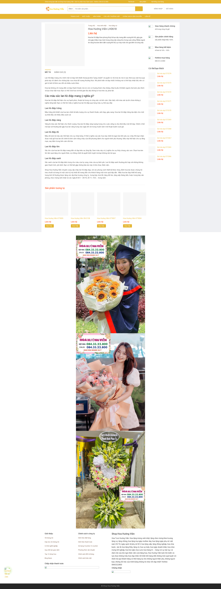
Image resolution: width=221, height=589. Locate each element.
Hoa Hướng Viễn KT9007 (106, 218)
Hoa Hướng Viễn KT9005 (54, 218)
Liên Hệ (148, 16)
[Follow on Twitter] (170, 2)
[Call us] (175, 2)
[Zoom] (48, 63)
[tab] (48, 72)
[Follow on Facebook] (166, 2)
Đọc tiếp (49, 226)
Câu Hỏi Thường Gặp (112, 16)
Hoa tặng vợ (113, 25)
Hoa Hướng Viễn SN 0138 (80, 218)
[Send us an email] (172, 2)
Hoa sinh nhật (101, 25)
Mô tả (48, 72)
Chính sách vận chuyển (132, 16)
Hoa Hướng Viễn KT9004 (132, 218)
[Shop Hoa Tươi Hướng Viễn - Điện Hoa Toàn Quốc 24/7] (54, 8)
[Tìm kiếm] (139, 8)
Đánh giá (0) (60, 72)
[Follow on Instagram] (168, 2)
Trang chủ (75, 16)
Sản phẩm (97, 16)
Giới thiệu (86, 16)
